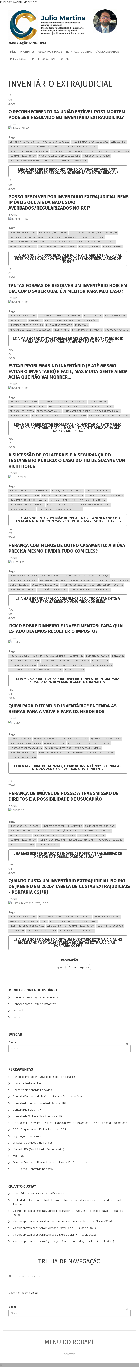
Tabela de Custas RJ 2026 (78, 917)
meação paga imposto (46, 739)
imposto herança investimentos (44, 670)
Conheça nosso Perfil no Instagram (34, 1004)
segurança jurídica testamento (27, 505)
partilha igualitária (81, 589)
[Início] (47, 25)
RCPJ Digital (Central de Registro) (33, 1169)
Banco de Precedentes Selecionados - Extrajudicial (44, 1076)
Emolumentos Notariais (106, 917)
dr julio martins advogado (48, 146)
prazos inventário (87, 320)
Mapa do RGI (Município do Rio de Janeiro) (38, 1149)
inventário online (86, 921)
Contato (64, 59)
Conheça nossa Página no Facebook (35, 997)
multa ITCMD (81, 325)
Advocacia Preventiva (22, 411)
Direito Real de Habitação (23, 580)
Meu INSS (19, 1155)
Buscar (13, 1042)
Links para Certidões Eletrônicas (33, 1142)
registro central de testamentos (104, 495)
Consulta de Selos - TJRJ (28, 1109)
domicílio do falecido (97, 656)
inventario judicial (115, 316)
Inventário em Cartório (22, 589)
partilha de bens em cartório (25, 160)
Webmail (18, 1010)
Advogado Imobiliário (110, 840)
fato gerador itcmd (54, 743)
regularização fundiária (81, 840)
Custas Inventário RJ (50, 917)
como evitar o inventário (23, 402)
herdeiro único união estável (81, 146)
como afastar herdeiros (68, 509)
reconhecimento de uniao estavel (90, 142)
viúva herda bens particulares (106, 585)
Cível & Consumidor (107, 51)
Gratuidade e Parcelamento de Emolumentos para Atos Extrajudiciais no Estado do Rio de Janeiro (68, 1202)
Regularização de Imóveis (53, 232)
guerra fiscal (76, 665)
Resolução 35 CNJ (74, 670)
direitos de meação (20, 146)
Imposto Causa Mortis (62, 921)
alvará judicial (18, 320)
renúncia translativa (51, 752)
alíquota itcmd (100, 660)
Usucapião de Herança (22, 845)
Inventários (27, 51)
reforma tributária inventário (49, 656)
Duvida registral (48, 246)
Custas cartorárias (38, 931)
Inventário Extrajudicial (56, 142)
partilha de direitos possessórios (28, 830)
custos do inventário (116, 330)
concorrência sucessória (52, 589)
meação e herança (98, 576)
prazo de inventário (99, 151)
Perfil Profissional (44, 59)
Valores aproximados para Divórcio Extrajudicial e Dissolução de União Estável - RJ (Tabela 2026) (68, 1212)
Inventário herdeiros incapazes (27, 926)
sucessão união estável (45, 585)
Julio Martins (118, 142)
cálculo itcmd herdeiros (58, 748)
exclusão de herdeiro (97, 491)
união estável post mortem (24, 142)
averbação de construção (102, 232)
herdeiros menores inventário (26, 325)
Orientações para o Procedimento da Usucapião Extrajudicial (50, 1162)
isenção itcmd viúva (20, 739)
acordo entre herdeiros (96, 156)
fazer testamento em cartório (93, 505)
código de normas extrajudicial (27, 242)
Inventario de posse (53, 826)
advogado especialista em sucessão (109, 415)
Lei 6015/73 (109, 242)
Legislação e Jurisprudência (30, 1136)
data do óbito (17, 670)
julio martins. (102, 589)
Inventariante (61, 330)
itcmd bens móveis (19, 656)
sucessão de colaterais (60, 505)
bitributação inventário (88, 748)
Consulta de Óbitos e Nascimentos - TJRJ (38, 1116)
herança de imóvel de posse (25, 826)
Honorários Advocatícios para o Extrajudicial (40, 1193)
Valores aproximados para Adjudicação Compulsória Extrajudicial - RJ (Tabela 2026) (63, 1241)
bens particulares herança (114, 580)
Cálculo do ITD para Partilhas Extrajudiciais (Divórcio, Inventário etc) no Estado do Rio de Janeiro (71, 1123)
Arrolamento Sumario (51, 316)
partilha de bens (93, 316)
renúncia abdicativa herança (25, 743)
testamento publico (92, 406)
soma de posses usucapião (99, 826)
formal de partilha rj (92, 237)
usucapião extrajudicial (91, 835)
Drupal (34, 1292)
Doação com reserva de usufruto (28, 406)
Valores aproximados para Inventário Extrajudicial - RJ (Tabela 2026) (54, 1228)
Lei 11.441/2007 (17, 931)
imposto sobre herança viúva (26, 748)
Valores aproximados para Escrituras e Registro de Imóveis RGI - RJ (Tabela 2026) (63, 1221)
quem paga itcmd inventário (106, 739)
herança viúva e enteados (24, 576)
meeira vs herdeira (99, 743)
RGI (54, 931)
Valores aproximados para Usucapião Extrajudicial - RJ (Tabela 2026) (54, 1234)
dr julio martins (77, 743)
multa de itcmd (121, 151)
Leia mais (68, 171)
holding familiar (98, 402)
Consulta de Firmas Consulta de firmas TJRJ (39, 1103)
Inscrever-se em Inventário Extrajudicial (9, 976)
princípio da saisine (20, 835)
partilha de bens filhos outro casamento (63, 576)
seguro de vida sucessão (45, 415)
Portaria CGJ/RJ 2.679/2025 (24, 921)
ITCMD (109, 406)
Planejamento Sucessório (54, 402)
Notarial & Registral (79, 51)
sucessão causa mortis (23, 246)
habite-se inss (68, 246)
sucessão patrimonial (49, 411)
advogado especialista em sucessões (59, 156)
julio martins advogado (23, 156)
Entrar (17, 1017)
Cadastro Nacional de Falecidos (32, 1090)
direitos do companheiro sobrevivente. (65, 160)
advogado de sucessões (100, 752)
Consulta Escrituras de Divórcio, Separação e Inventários (48, 1096)
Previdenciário (19, 59)
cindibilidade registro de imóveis (27, 237)
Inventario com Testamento (87, 330)
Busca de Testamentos (27, 1083)
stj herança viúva (19, 585)
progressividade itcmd (99, 665)
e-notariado (35, 320)
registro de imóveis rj (88, 242)
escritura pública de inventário (68, 151)
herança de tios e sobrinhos (67, 491)
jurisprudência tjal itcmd (74, 739)
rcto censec (45, 509)
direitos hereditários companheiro (29, 151)
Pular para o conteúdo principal (19, 2)
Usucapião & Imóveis (50, 51)
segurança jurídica (89, 246)
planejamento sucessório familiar (28, 500)
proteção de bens (19, 415)
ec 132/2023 (118, 656)
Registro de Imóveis (47, 845)
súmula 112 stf (81, 660)
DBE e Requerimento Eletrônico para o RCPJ (40, 1129)
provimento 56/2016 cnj (22, 509)
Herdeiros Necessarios (73, 585)
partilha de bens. (112, 246)
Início (13, 51)
